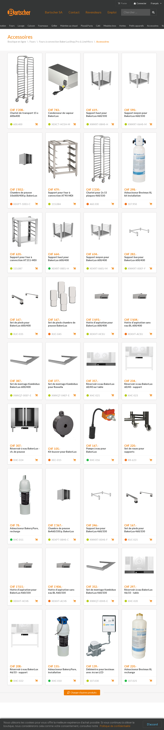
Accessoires (102, 41)
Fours (32, 41)
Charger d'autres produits (84, 692)
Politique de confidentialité (115, 726)
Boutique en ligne (17, 41)
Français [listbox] (155, 3)
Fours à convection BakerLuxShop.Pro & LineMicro (66, 41)
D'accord (152, 724)
